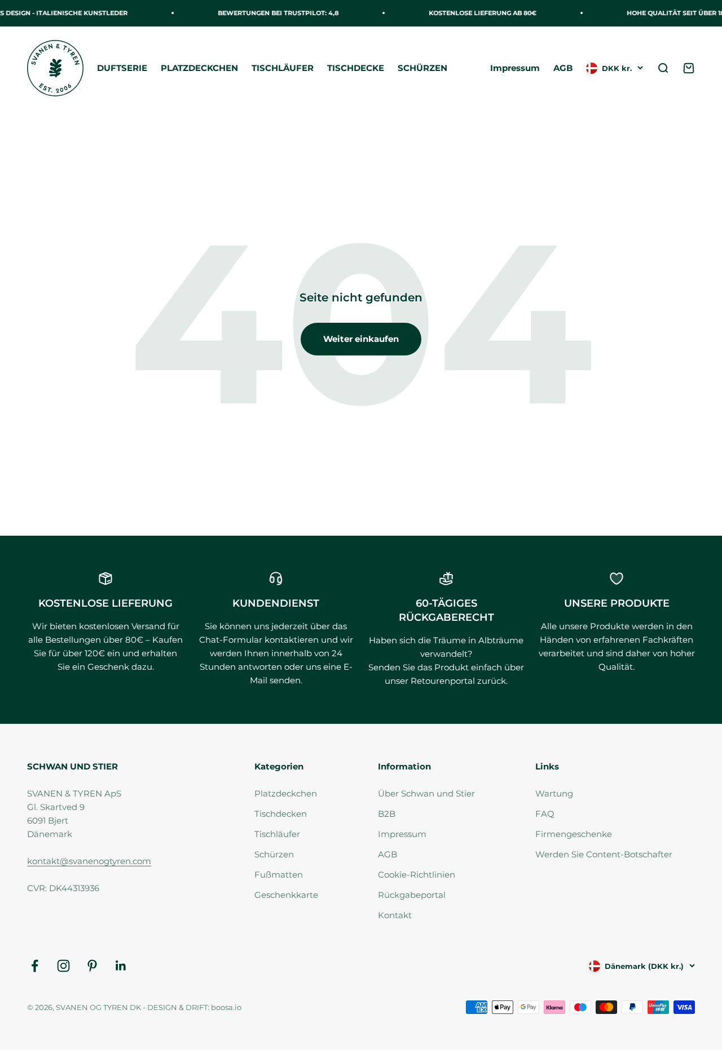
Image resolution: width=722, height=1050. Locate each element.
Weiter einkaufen (361, 338)
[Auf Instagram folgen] (63, 965)
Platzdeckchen (285, 793)
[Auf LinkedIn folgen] (121, 965)
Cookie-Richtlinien (416, 874)
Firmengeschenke (573, 834)
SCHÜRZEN (422, 68)
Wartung (554, 793)
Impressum (515, 68)
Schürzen (274, 854)
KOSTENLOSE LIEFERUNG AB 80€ (478, 13)
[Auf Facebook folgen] (34, 965)
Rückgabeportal (412, 894)
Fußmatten (278, 874)
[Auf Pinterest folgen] (92, 965)
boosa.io (226, 1007)
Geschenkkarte (286, 894)
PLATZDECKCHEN (199, 68)
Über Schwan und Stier (426, 793)
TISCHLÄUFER (283, 68)
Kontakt (395, 915)
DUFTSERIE (122, 68)
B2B (386, 813)
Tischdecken (280, 813)
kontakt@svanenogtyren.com (89, 861)
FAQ (544, 813)
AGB (563, 68)
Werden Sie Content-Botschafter (603, 854)
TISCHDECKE (355, 68)
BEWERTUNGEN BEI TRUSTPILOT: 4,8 (274, 13)
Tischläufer (277, 834)
